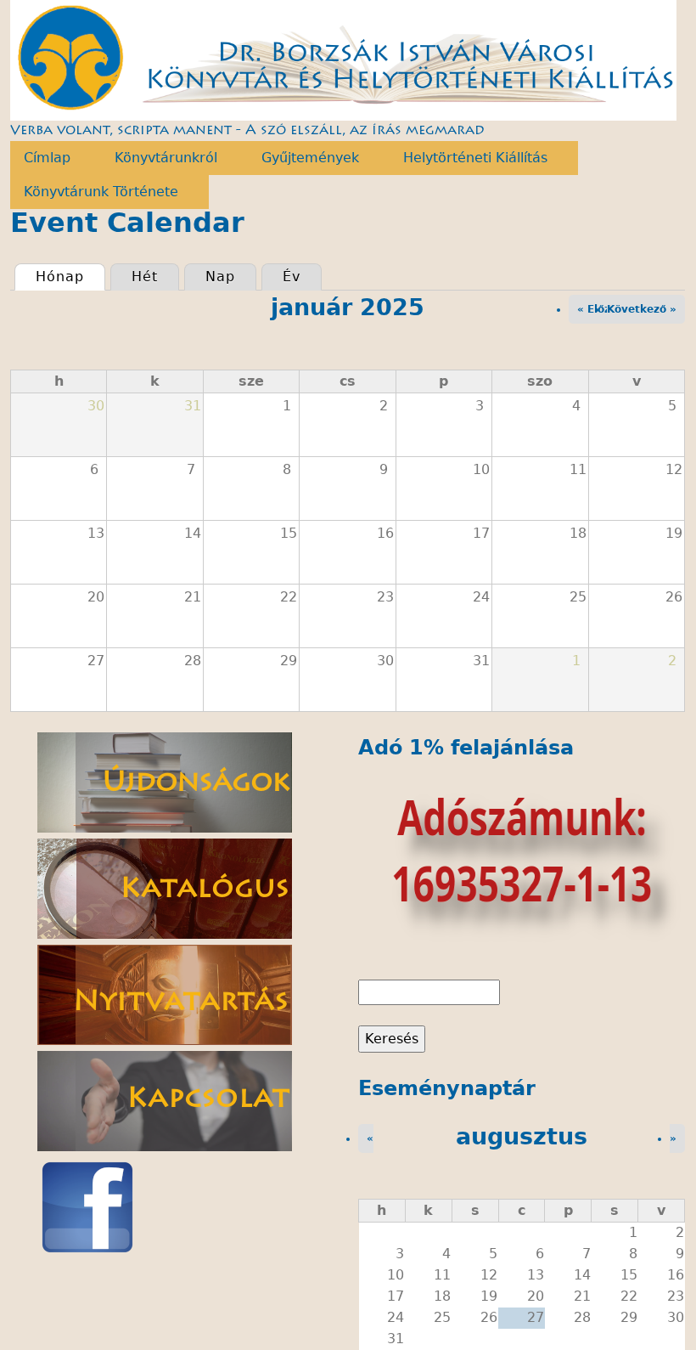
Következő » (641, 309)
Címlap (40, 158)
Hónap (70, 276)
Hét (145, 276)
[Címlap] (343, 60)
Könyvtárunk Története (94, 192)
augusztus (521, 1136)
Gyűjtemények (303, 158)
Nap (220, 276)
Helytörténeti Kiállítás (468, 158)
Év (291, 276)
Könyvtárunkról (159, 158)
